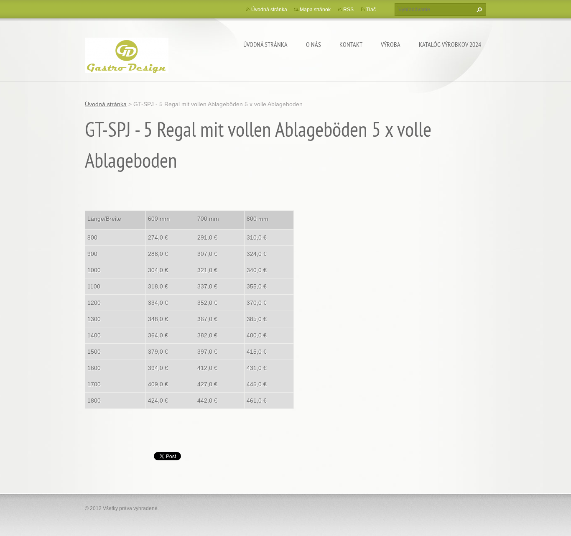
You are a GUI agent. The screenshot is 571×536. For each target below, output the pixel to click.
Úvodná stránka (265, 44)
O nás (313, 44)
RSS (348, 10)
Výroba (390, 44)
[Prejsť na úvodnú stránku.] (126, 54)
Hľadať (478, 9)
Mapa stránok (315, 10)
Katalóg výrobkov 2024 (450, 44)
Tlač (371, 10)
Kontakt (350, 44)
